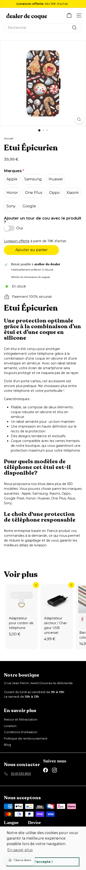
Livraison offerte (17, 241)
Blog (7, 744)
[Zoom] (78, 119)
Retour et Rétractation (20, 719)
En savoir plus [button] (20, 850)
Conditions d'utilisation (20, 732)
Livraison (10, 726)
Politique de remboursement (25, 738)
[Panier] (69, 15)
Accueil (8, 138)
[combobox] (43, 27)
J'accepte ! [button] (43, 862)
